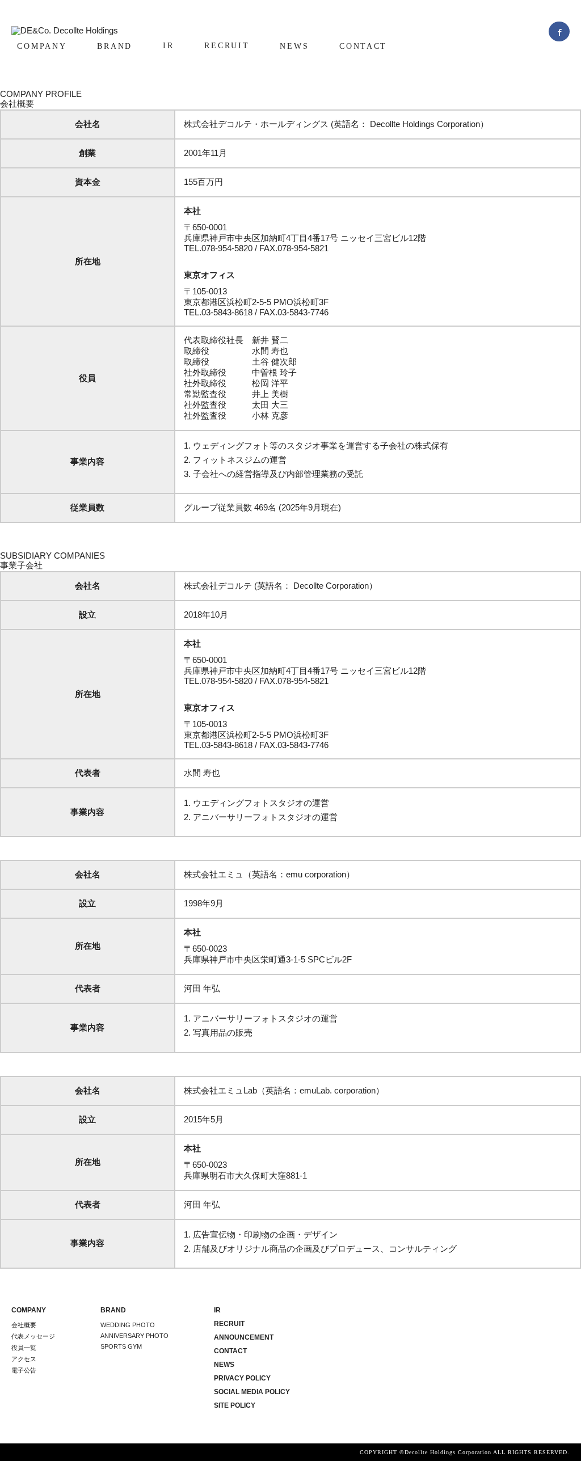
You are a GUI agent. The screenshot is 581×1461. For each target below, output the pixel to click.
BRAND (114, 46)
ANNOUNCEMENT (243, 1337)
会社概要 (23, 1324)
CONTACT (363, 46)
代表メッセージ (33, 1336)
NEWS (294, 46)
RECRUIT (226, 45)
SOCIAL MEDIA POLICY (252, 1392)
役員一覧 (23, 1347)
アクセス (23, 1359)
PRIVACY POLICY (242, 1378)
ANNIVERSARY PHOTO (134, 1335)
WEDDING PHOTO (127, 1324)
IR (168, 45)
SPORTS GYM (121, 1346)
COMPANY (41, 46)
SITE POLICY (234, 1405)
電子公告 (23, 1370)
